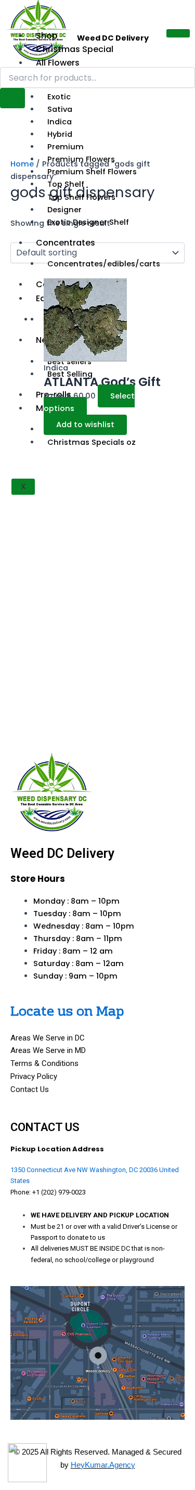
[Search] (12, 98)
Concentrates (65, 243)
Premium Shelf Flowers (92, 171)
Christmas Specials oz (91, 442)
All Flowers (58, 63)
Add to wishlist (85, 424)
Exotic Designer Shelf (88, 222)
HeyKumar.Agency (103, 1464)
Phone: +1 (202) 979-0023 (48, 1192)
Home (22, 164)
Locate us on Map (67, 1012)
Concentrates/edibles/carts (103, 264)
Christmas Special (74, 49)
